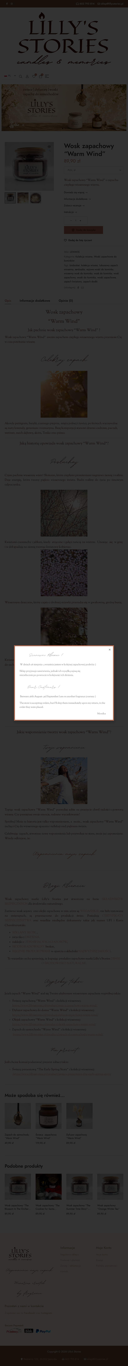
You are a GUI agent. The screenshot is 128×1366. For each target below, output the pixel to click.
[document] (64, 683)
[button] (109, 649)
